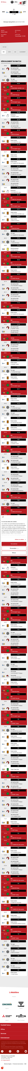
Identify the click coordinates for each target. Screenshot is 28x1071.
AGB (25, 1063)
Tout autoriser (14, 543)
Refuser (14, 552)
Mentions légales (7, 1063)
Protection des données (18, 1063)
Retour (4, 47)
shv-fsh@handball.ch (5, 1060)
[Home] (22, 2)
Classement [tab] (23, 51)
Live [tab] (4, 51)
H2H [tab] (15, 51)
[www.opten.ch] (2, 1068)
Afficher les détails (19, 539)
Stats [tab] (9, 51)
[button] (3, 2)
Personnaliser (13, 548)
